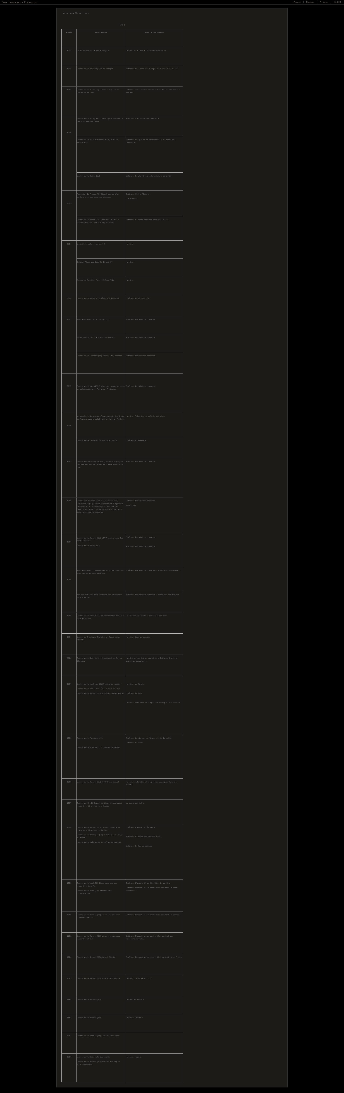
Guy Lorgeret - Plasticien (19, 2)
